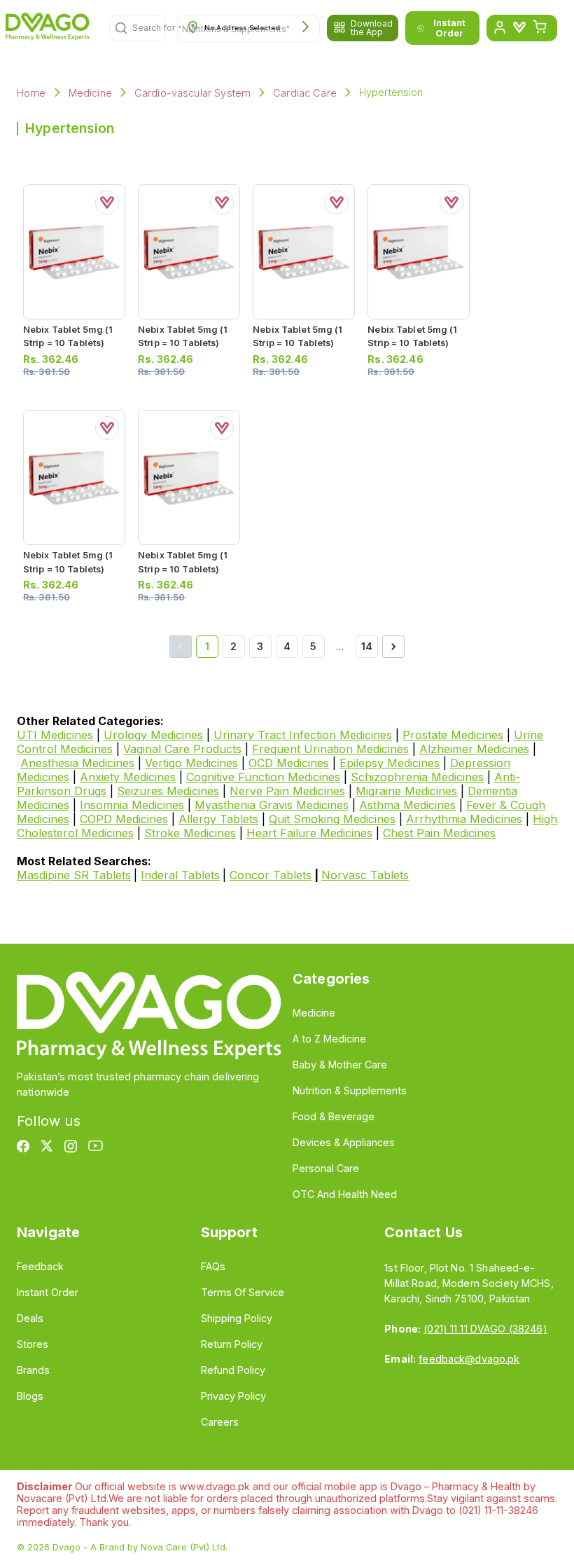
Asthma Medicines (407, 805)
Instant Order (449, 28)
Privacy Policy (233, 1396)
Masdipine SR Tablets (74, 875)
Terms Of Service (242, 1292)
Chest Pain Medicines (439, 833)
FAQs (213, 1266)
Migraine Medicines (406, 791)
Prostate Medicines (452, 735)
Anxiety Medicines (128, 777)
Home (31, 93)
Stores (32, 1344)
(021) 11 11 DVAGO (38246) (485, 1329)
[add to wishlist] (107, 202)
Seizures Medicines (168, 791)
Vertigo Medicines (191, 763)
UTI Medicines (55, 735)
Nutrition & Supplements (350, 1090)
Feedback (40, 1266)
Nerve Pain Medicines (287, 791)
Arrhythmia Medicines (464, 819)
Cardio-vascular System (192, 93)
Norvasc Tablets (365, 875)
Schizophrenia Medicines (417, 777)
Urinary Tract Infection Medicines (303, 735)
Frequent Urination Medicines (330, 749)
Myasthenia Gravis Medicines (272, 805)
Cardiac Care (305, 93)
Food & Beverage (333, 1116)
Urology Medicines (153, 735)
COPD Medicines (124, 819)
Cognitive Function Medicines (263, 777)
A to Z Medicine (329, 1039)
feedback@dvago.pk (469, 1359)
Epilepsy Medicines (390, 763)
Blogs (30, 1396)
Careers (220, 1422)
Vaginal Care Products (182, 749)
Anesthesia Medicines (77, 763)
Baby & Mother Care (340, 1064)
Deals (30, 1318)
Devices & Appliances (344, 1142)
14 (366, 646)
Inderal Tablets (180, 875)
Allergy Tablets (218, 819)
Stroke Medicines (190, 833)
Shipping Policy (236, 1318)
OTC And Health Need (345, 1194)
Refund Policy (233, 1370)
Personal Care (326, 1168)
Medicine (90, 93)
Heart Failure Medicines (309, 833)
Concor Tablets (271, 875)
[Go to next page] (393, 646)
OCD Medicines (288, 763)
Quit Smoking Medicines (332, 819)
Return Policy (231, 1344)
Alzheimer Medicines (474, 749)
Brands (33, 1370)
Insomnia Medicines (132, 805)
